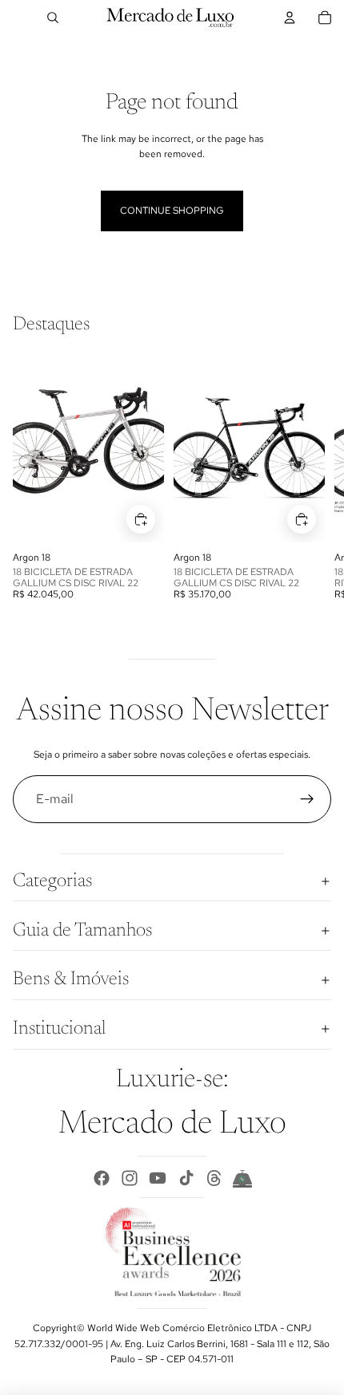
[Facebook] (101, 1178)
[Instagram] (129, 1178)
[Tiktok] (186, 1178)
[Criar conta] (307, 799)
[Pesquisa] (52, 17)
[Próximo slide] (313, 479)
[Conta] (289, 17)
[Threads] (214, 1178)
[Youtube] (157, 1178)
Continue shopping (172, 210)
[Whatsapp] (242, 1178)
